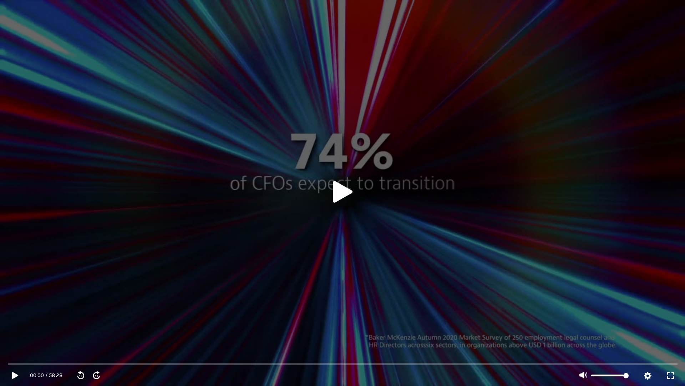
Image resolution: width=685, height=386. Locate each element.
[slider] (343, 364)
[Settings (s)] (647, 376)
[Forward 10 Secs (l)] (96, 375)
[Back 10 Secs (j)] (80, 375)
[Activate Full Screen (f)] (670, 375)
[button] (342, 193)
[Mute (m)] (583, 375)
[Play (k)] (342, 193)
